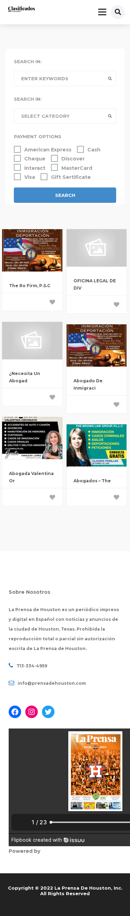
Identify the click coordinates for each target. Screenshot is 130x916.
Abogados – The (92, 480)
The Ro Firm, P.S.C (29, 285)
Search (65, 195)
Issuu (48, 851)
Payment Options (37, 136)
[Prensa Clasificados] (21, 10)
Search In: (28, 61)
